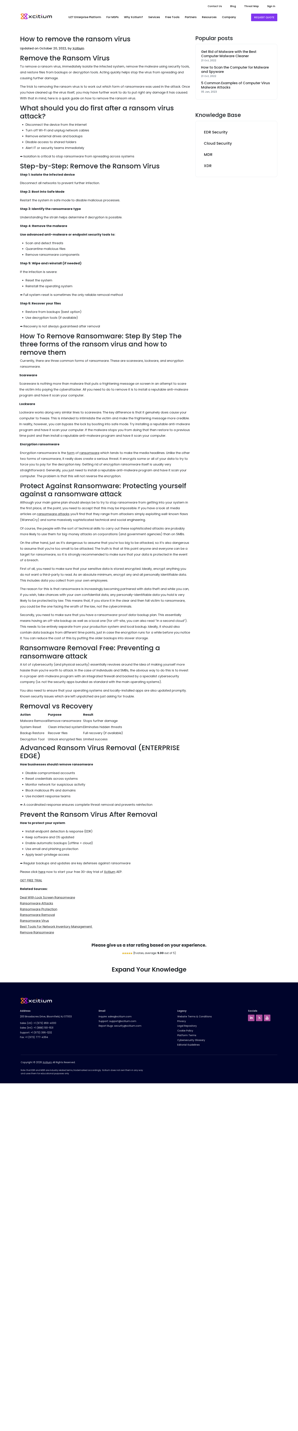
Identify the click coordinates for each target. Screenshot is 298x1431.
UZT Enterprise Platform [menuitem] (84, 17)
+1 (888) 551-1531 (43, 1027)
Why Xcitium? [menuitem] (133, 17)
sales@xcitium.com (120, 1016)
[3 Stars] (127, 953)
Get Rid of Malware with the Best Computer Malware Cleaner (228, 54)
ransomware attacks (53, 514)
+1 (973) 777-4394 (36, 1037)
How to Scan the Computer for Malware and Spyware (235, 69)
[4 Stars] (129, 953)
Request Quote (264, 17)
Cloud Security (218, 143)
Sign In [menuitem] (271, 6)
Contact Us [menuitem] (215, 6)
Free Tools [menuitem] (172, 17)
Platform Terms (186, 1035)
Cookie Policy (185, 1030)
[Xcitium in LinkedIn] (251, 1018)
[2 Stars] (125, 953)
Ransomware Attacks (36, 903)
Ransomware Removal (37, 915)
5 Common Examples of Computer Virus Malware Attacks (235, 85)
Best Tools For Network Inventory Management (56, 926)
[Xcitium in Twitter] (259, 1018)
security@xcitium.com (127, 1026)
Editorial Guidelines (188, 1044)
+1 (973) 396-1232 (41, 1032)
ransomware (89, 453)
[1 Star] (123, 953)
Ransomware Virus (34, 921)
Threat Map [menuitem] (251, 6)
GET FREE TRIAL (31, 880)
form (70, 453)
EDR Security (216, 132)
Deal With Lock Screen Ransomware (47, 897)
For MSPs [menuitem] (112, 17)
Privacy (181, 1021)
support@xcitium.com (122, 1021)
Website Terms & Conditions (194, 1016)
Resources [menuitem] (209, 17)
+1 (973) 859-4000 (44, 1023)
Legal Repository (187, 1026)
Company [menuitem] (229, 17)
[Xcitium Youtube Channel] (267, 1018)
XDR (208, 165)
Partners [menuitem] (191, 17)
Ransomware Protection (38, 909)
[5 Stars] (131, 953)
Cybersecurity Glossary (191, 1040)
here (41, 872)
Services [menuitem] (154, 17)
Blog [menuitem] (233, 6)
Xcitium (78, 48)
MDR (208, 154)
